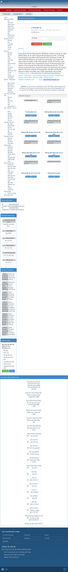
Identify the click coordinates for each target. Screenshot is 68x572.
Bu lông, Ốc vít (8, 38)
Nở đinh (10, 115)
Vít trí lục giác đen (9, 255)
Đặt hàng (28, 115)
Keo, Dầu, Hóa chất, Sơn (9, 94)
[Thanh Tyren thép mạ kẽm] (34, 461)
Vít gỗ (9, 46)
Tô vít (9, 74)
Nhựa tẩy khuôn (8, 195)
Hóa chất (10, 101)
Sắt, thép (10, 182)
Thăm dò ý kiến (7, 538)
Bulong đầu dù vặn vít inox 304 (30, 132)
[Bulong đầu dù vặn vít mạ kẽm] (54, 101)
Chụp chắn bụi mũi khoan (34, 433)
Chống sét (10, 165)
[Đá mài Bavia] (34, 492)
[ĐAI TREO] (9, 231)
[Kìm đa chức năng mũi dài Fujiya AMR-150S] (34, 404)
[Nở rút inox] (9, 260)
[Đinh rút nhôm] (34, 504)
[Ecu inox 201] (9, 238)
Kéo (9, 62)
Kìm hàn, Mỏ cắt (11, 130)
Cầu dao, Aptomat (10, 149)
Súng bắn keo (11, 106)
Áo (8, 21)
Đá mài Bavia (34, 496)
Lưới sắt (10, 174)
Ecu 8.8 (34, 478)
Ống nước (10, 177)
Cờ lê (9, 58)
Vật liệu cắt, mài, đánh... (11, 77)
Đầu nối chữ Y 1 (34, 484)
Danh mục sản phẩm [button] (20, 10)
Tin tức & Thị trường (7, 270)
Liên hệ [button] (59, 10)
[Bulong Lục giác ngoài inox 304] (34, 511)
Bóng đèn (10, 147)
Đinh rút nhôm (34, 508)
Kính (9, 31)
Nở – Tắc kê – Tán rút (10, 108)
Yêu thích (34, 115)
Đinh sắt (34, 502)
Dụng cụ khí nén (8, 357)
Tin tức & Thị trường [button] (49, 10)
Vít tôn (9, 47)
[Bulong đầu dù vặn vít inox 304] (31, 121)
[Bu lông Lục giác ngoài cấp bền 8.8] (34, 519)
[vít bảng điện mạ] (25, 28)
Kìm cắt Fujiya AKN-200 (34, 426)
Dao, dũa (10, 60)
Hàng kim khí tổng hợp (9, 367)
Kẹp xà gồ (10, 172)
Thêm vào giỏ (37, 44)
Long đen (10, 44)
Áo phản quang (34, 458)
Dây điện (10, 152)
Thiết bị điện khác (11, 160)
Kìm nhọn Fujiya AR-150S (34, 418)
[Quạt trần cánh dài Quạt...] (9, 221)
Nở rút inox (8, 262)
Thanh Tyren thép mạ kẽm (34, 465)
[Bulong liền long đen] (54, 162)
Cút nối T (34, 490)
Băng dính (10, 85)
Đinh (9, 111)
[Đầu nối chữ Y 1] (34, 480)
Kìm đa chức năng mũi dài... (34, 410)
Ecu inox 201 (8, 240)
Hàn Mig (10, 124)
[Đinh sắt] (34, 498)
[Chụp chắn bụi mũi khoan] (34, 429)
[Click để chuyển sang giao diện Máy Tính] (6, 569)
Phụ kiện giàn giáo (11, 180)
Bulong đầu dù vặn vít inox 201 (30, 173)
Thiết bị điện (7, 145)
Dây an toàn (11, 24)
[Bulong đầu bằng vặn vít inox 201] (54, 142)
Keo (9, 102)
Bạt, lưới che (11, 86)
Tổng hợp (10, 92)
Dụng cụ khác (11, 63)
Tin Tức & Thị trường (8, 535)
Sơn (9, 104)
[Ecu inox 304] (9, 245)
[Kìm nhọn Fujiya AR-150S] (34, 413)
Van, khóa (10, 143)
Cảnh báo (10, 22)
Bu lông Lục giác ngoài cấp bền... (34, 523)
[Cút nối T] (34, 486)
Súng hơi (10, 142)
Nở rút (9, 118)
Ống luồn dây (11, 158)
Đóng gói (10, 88)
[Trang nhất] (2, 10)
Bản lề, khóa (11, 83)
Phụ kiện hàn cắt (9, 122)
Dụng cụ (6, 51)
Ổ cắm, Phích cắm (11, 155)
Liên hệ (46, 535)
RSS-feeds (5, 541)
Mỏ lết (9, 69)
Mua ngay (48, 44)
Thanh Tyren (7, 364)
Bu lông (10, 40)
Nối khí (10, 140)
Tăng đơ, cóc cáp (11, 185)
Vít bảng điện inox (30, 112)
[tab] (20, 50)
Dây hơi (10, 138)
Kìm (9, 65)
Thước (9, 72)
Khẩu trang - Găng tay (11, 29)
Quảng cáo (27, 538)
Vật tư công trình (9, 163)
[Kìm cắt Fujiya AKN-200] (34, 421)
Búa (9, 56)
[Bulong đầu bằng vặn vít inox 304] (31, 142)
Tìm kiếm (47, 538)
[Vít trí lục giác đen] (9, 252)
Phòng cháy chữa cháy (11, 36)
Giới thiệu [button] (9, 10)
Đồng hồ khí (11, 126)
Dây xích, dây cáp (11, 169)
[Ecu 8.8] (34, 474)
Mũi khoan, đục (12, 70)
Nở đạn (10, 113)
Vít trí (9, 49)
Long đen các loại (9, 362)
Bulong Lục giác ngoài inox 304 (34, 516)
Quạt (5, 17)
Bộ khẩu (10, 53)
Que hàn (10, 134)
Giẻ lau (10, 90)
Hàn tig (10, 127)
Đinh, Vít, (6, 353)
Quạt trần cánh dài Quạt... (8, 225)
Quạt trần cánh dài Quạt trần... (34, 393)
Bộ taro (10, 54)
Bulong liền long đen (54, 173)
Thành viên (27, 535)
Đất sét (10, 97)
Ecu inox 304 (8, 248)
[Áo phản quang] (34, 454)
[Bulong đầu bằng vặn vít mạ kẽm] (54, 121)
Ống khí (10, 133)
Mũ (8, 33)
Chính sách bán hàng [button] (35, 10)
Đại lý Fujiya (7, 191)
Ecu (9, 42)
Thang (9, 188)
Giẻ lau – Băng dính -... (9, 80)
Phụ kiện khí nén (9, 136)
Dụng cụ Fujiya (12, 193)
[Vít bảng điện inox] (31, 100)
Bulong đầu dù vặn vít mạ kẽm (54, 112)
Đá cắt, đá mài (8, 355)
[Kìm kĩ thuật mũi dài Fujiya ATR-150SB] (34, 396)
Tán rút (10, 120)
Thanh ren (11, 190)
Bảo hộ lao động (8, 19)
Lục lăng (10, 67)
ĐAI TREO (8, 233)
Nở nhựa (10, 117)
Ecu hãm (34, 472)
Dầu (9, 99)
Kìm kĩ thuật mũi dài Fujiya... (34, 400)
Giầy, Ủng (10, 26)
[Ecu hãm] (34, 467)
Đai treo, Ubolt (12, 166)
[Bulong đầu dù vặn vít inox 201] (31, 162)
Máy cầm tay (11, 175)
